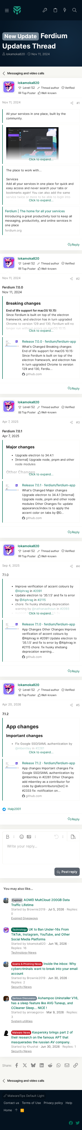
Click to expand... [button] (41, 159)
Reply (75, 244)
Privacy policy (53, 1103)
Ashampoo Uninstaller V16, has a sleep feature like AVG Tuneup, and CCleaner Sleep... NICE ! (44, 1003)
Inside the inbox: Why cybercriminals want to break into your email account (44, 968)
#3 (78, 422)
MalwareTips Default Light (25, 1096)
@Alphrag (22, 591)
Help (69, 1103)
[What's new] (64, 10)
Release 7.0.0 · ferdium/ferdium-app (49, 341)
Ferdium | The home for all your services (35, 211)
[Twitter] (78, 1123)
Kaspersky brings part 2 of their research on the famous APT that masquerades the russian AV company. (42, 1037)
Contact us (11, 1103)
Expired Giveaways (24, 918)
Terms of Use (31, 1103)
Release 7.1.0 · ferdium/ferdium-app (48, 624)
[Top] (16, 1110)
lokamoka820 (15, 54)
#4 (78, 566)
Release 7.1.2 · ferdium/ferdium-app (48, 763)
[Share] (72, 103)
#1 (78, 103)
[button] (6, 10)
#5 (78, 705)
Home (8, 1110)
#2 (78, 278)
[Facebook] (71, 1123)
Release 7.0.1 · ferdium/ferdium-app (48, 485)
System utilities (22, 1021)
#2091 (37, 591)
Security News (21, 987)
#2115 (42, 600)
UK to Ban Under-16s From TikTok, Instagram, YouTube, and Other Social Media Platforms (40, 934)
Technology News (23, 952)
